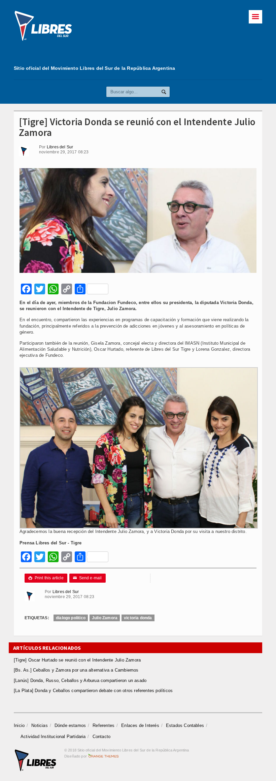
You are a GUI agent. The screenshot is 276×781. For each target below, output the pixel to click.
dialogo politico (70, 618)
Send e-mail (87, 578)
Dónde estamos (70, 725)
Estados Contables (185, 725)
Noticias (39, 725)
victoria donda (138, 618)
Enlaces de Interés (140, 725)
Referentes (103, 725)
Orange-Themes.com (103, 756)
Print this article (46, 578)
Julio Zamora (104, 618)
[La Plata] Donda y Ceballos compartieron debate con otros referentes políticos (93, 690)
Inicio (19, 725)
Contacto (102, 736)
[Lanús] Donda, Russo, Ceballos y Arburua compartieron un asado (80, 680)
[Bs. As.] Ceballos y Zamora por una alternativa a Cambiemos (76, 670)
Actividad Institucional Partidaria (53, 736)
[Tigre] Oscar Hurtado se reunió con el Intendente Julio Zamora (77, 660)
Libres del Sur (60, 147)
